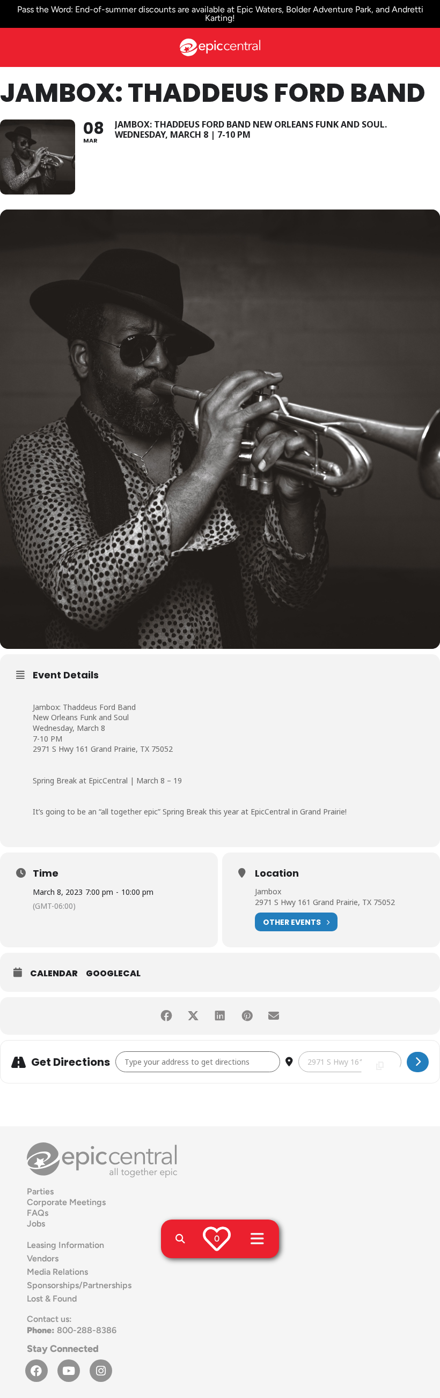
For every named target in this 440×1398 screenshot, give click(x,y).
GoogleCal (113, 973)
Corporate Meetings (66, 1202)
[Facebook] (36, 1370)
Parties (40, 1191)
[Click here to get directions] (418, 1062)
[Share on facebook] (166, 1016)
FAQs (37, 1213)
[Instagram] (101, 1370)
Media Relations (57, 1272)
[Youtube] (68, 1370)
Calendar (54, 973)
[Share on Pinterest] (246, 1016)
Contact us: (49, 1319)
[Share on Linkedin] (220, 1016)
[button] (180, 1238)
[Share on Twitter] (193, 1016)
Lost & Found (52, 1299)
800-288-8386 (71, 1330)
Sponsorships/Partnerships (79, 1285)
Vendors (42, 1258)
